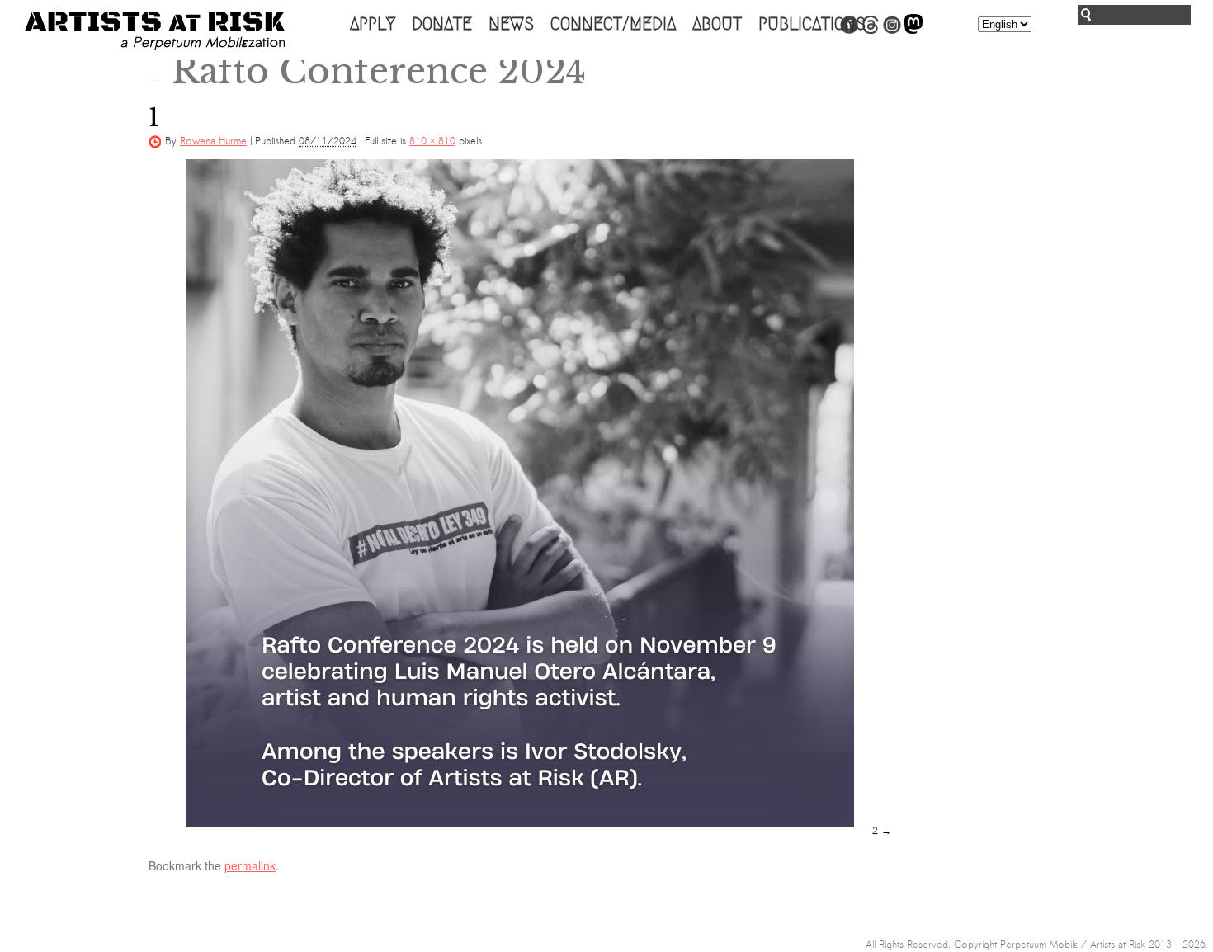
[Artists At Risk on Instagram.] (892, 30)
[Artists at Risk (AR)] (155, 31)
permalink (250, 865)
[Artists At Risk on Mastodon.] (913, 30)
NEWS (511, 24)
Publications (812, 24)
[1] (520, 493)
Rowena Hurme (213, 141)
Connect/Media (613, 24)
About (717, 24)
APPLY (372, 24)
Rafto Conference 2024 (367, 70)
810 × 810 (432, 141)
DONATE (442, 24)
